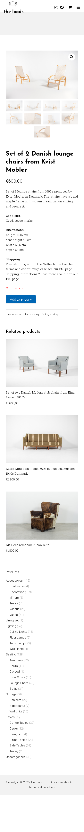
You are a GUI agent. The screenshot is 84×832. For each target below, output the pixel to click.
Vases (14, 615)
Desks (14, 728)
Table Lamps (18, 643)
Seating (53, 314)
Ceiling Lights (18, 631)
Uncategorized (16, 757)
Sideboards (17, 706)
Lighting (11, 626)
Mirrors (14, 597)
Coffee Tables (19, 722)
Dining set (16, 734)
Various (14, 609)
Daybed (15, 671)
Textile (14, 603)
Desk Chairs (17, 677)
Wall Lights (17, 649)
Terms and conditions (42, 787)
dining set (12, 620)
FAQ (61, 269)
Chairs (14, 666)
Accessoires (14, 580)
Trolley (14, 751)
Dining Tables (18, 740)
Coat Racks (17, 586)
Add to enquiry (21, 299)
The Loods (38, 782)
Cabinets (15, 700)
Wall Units (16, 711)
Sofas (13, 688)
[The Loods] (13, 7)
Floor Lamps (18, 637)
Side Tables (17, 745)
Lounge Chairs (40, 314)
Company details (61, 782)
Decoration (17, 592)
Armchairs (25, 314)
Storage (11, 694)
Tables (10, 717)
